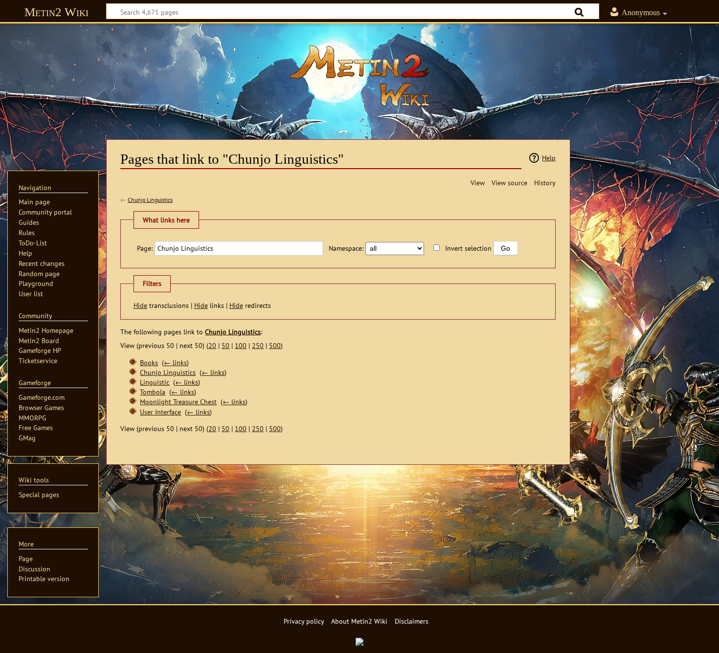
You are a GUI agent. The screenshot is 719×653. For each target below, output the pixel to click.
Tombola (152, 391)
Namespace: (346, 248)
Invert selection (468, 248)
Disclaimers (411, 621)
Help (549, 157)
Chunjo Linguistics (150, 199)
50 (225, 345)
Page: (145, 248)
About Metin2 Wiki (359, 621)
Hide (140, 305)
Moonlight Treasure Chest (178, 401)
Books (149, 362)
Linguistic (154, 382)
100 (241, 345)
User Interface (160, 411)
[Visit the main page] (359, 75)
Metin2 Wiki (56, 12)
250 (258, 345)
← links (175, 362)
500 (275, 345)
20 (212, 345)
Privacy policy (304, 621)
